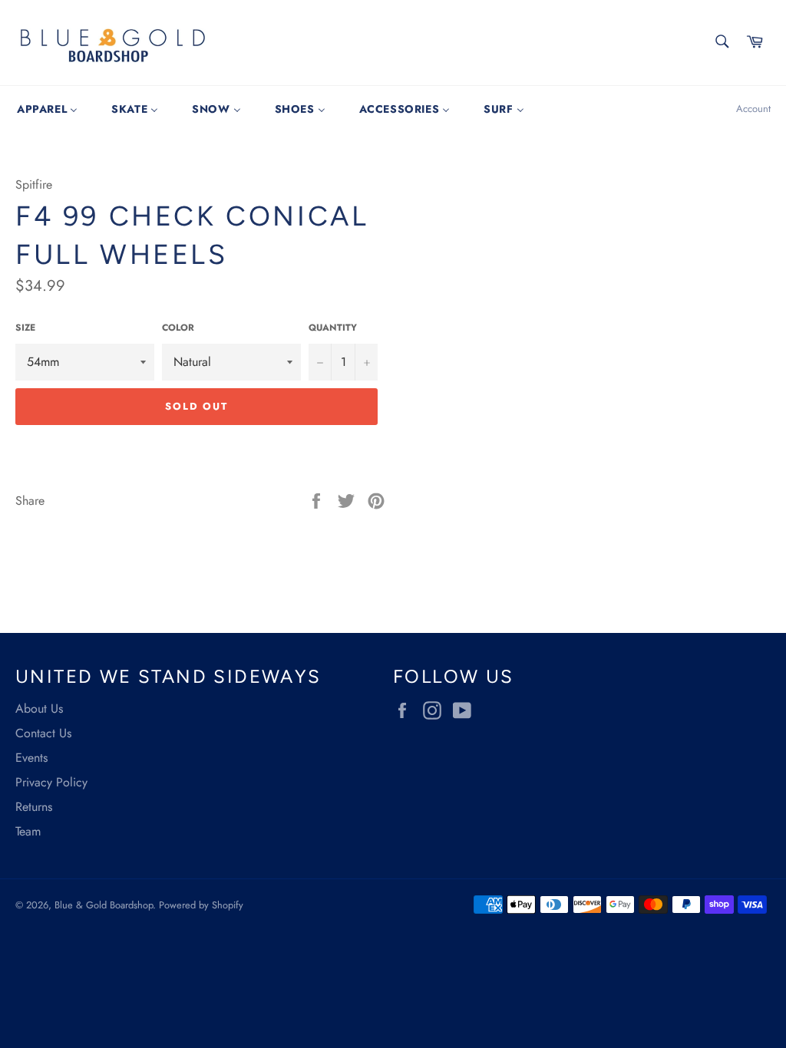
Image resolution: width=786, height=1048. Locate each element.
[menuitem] (47, 109)
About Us (39, 708)
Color (178, 328)
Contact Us (43, 733)
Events (31, 757)
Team (28, 831)
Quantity (333, 328)
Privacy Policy (51, 782)
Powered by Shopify (201, 905)
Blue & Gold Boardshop (103, 905)
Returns (33, 807)
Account (753, 108)
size (25, 328)
